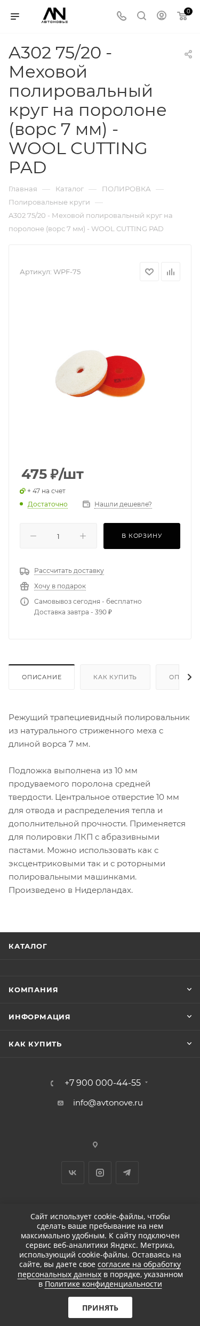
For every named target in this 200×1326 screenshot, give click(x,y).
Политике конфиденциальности (103, 1284)
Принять (100, 1308)
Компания (33, 989)
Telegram (127, 1172)
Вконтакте (72, 1172)
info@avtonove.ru (108, 1102)
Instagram (100, 1172)
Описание (41, 677)
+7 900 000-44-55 (103, 1083)
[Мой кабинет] (161, 17)
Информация (40, 1016)
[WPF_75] (100, 374)
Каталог (28, 946)
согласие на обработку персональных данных (99, 1269)
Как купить (115, 677)
